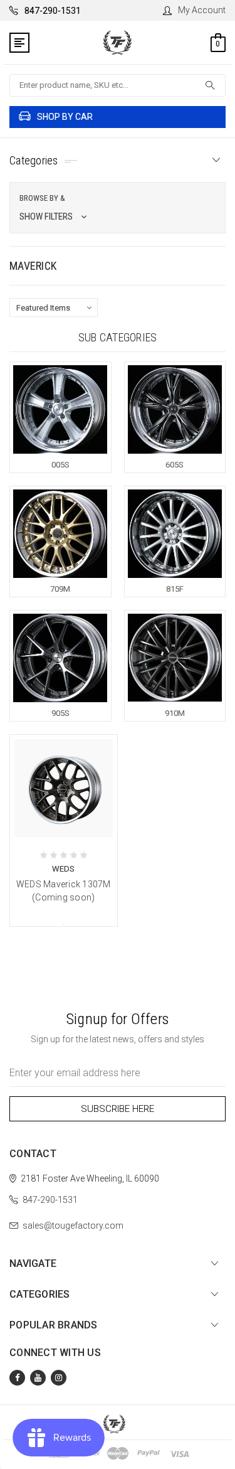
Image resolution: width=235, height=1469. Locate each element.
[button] (117, 207)
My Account (202, 10)
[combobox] (117, 85)
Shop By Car (65, 117)
